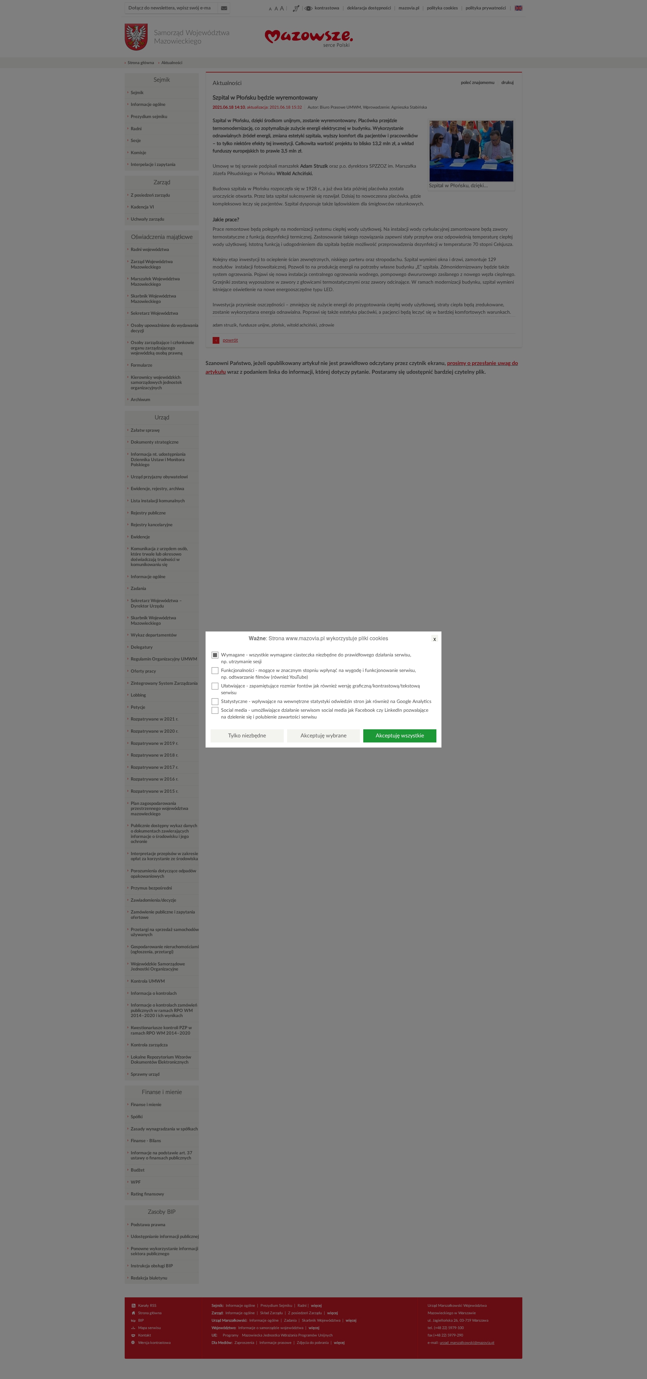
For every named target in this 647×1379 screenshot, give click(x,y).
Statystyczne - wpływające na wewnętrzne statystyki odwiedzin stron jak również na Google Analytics (326, 701)
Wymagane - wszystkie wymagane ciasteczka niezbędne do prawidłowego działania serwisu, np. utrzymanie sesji (316, 658)
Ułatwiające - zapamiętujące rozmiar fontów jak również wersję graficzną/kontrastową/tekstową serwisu (320, 689)
